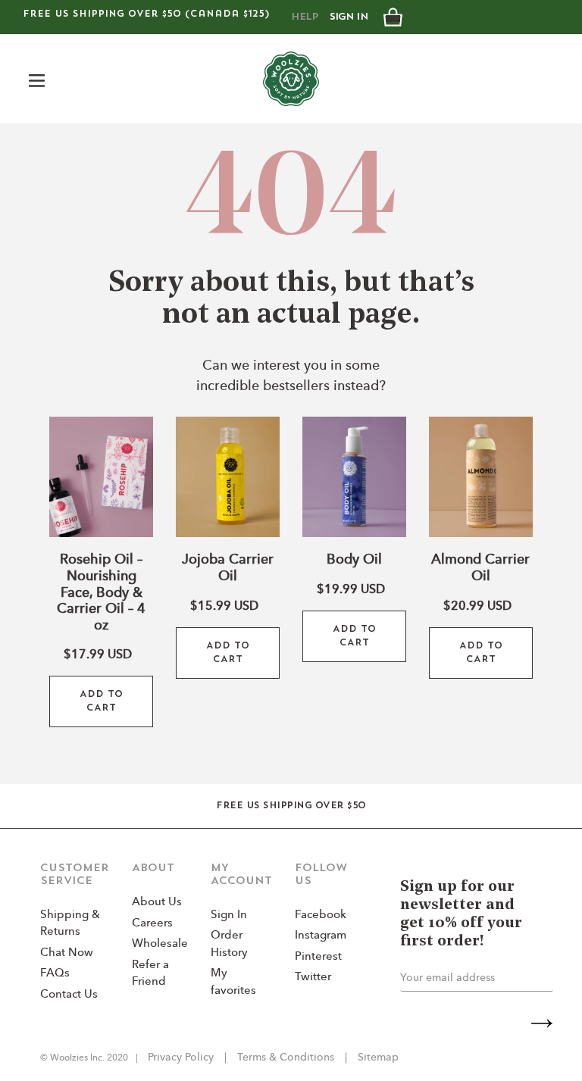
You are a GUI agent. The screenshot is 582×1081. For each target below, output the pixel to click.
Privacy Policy (182, 1057)
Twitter (313, 977)
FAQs (55, 973)
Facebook (320, 915)
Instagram (320, 936)
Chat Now (66, 953)
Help (304, 17)
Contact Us (69, 995)
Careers (152, 923)
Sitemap (377, 1057)
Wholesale (160, 944)
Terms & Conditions (285, 1057)
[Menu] (38, 78)
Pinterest (318, 957)
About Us (157, 902)
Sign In (349, 17)
